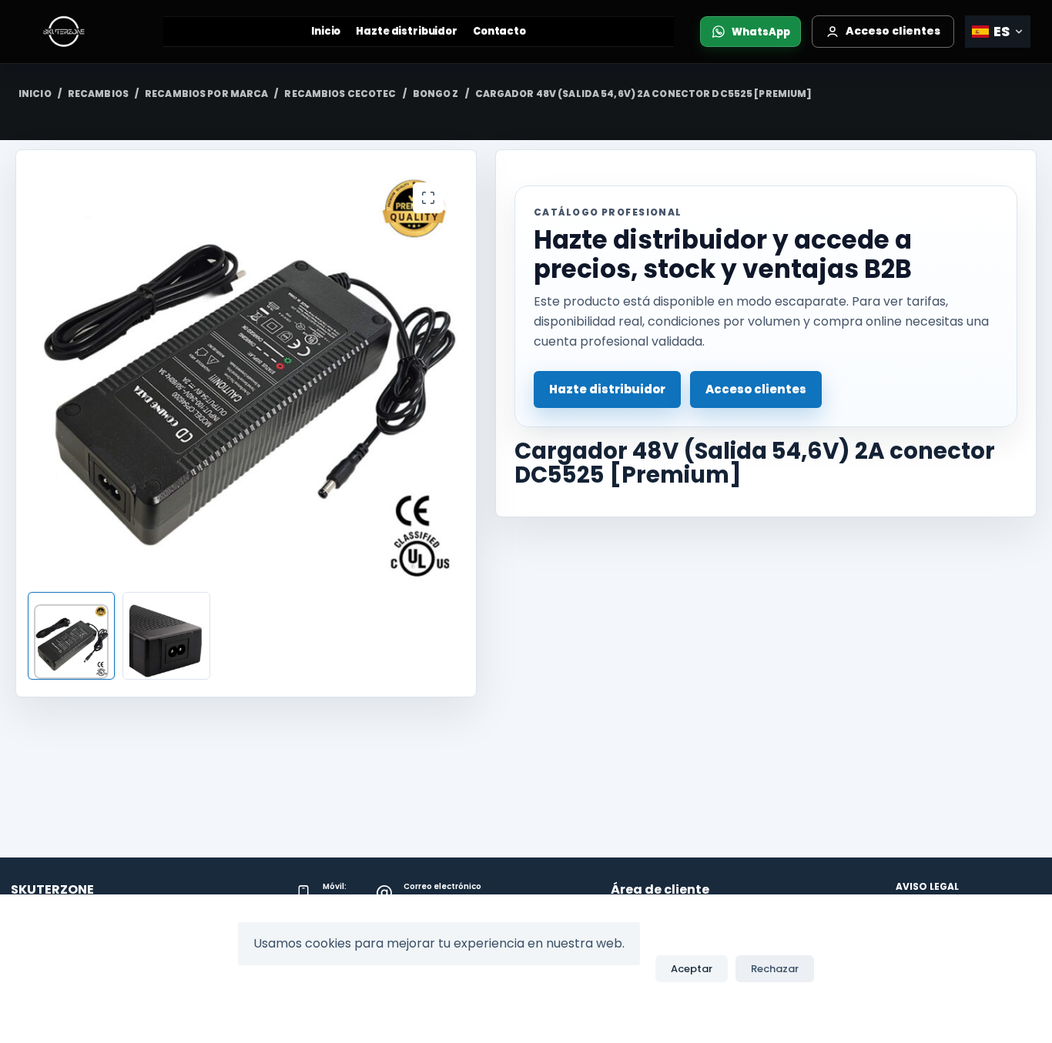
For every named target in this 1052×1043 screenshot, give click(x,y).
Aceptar (691, 968)
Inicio (325, 31)
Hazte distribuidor (406, 31)
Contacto (499, 31)
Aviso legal (927, 887)
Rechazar (775, 968)
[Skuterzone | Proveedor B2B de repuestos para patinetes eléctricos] (79, 31)
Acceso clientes (755, 389)
